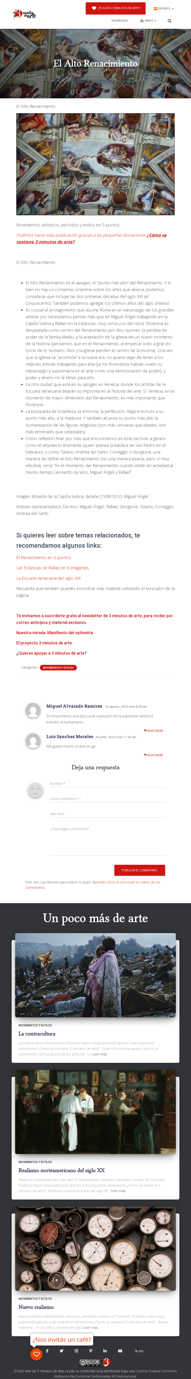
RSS (141, 1351)
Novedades (120, 21)
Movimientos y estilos (58, 667)
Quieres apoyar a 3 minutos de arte (51, 653)
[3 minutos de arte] (24, 14)
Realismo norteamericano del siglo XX (62, 1170)
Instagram (76, 1351)
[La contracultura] (95, 974)
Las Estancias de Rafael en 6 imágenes (52, 567)
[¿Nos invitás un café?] (36, 1354)
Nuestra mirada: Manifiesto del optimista (54, 632)
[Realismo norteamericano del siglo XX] (95, 1111)
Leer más (99, 1054)
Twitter (61, 1351)
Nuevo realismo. (37, 1307)
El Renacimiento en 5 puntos (43, 557)
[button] (172, 8)
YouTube (120, 1351)
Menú (149, 21)
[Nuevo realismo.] (95, 1248)
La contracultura (37, 1034)
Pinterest (91, 1351)
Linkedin (105, 1351)
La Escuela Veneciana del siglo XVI (48, 578)
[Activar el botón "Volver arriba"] (182, 1370)
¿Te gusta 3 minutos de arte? (119, 8)
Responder (155, 731)
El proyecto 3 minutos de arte (44, 642)
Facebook (47, 1351)
